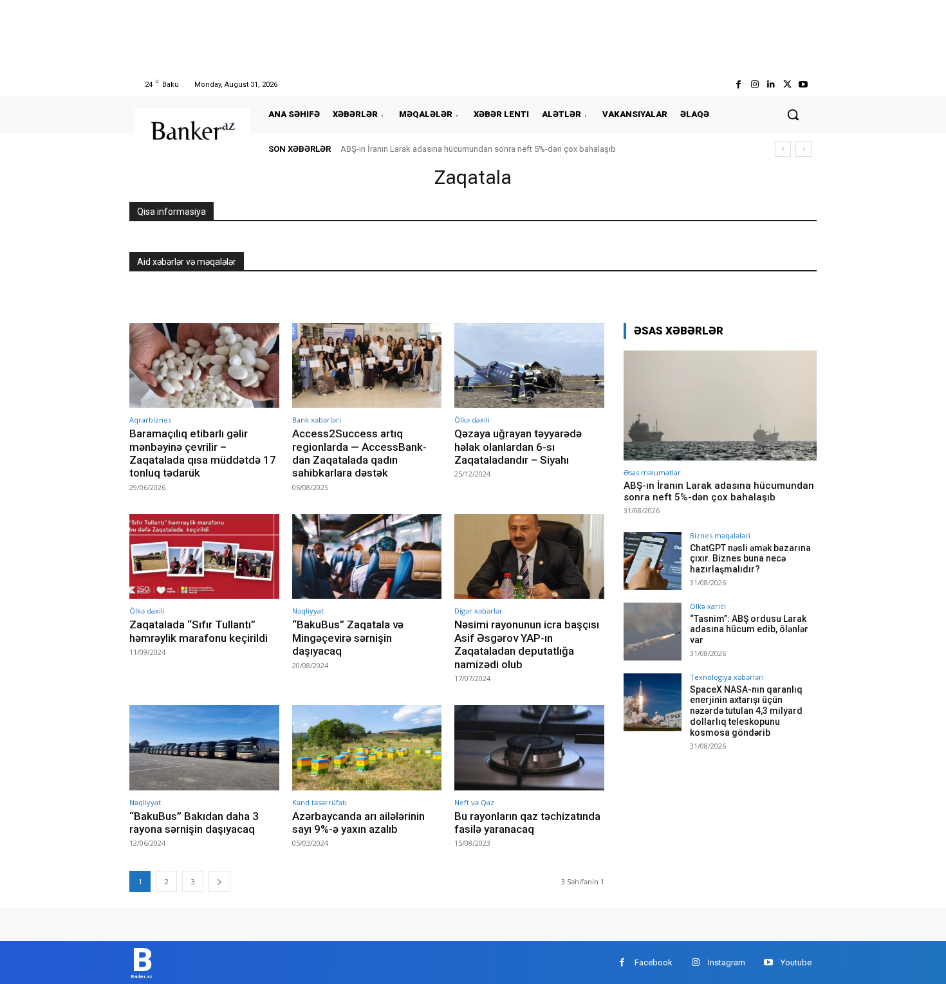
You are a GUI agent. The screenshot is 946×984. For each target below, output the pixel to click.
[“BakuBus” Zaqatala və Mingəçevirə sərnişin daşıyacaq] (367, 556)
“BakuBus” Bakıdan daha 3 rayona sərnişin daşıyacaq (194, 822)
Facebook (653, 962)
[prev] (783, 149)
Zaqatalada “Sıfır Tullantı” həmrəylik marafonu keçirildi (198, 631)
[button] (793, 114)
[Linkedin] (771, 85)
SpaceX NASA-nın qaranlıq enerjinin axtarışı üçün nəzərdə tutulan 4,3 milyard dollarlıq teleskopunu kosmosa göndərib (746, 711)
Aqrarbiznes (150, 419)
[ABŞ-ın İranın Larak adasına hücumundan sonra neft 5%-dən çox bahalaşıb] (720, 405)
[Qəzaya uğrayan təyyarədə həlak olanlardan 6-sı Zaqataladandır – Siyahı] (529, 365)
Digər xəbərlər (478, 610)
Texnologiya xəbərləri (727, 676)
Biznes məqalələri (720, 535)
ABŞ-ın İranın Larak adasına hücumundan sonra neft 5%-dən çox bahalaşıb (478, 149)
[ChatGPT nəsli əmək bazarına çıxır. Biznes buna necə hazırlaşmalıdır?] (653, 561)
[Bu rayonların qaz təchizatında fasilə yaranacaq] (529, 747)
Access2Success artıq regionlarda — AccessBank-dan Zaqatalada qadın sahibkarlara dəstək (359, 453)
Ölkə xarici (708, 606)
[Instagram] (755, 85)
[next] (803, 149)
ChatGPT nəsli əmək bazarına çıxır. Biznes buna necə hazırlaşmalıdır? (750, 559)
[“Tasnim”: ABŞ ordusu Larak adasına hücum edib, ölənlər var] (653, 632)
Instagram (726, 962)
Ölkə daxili (472, 419)
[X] (787, 85)
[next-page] (219, 881)
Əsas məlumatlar (652, 472)
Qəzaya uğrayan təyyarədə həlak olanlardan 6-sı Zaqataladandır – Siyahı (518, 446)
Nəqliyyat (308, 610)
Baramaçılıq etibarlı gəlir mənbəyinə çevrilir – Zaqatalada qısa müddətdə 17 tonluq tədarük (202, 453)
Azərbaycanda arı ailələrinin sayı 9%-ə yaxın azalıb (358, 822)
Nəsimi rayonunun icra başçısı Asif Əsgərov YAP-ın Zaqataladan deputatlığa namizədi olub (526, 644)
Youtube (796, 962)
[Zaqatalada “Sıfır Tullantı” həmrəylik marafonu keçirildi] (204, 556)
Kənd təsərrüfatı (319, 802)
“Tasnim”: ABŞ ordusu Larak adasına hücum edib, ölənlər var (749, 630)
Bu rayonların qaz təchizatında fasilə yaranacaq (527, 822)
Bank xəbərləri (316, 419)
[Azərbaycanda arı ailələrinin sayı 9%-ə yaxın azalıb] (367, 747)
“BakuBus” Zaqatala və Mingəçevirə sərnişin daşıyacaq (347, 637)
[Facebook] (738, 85)
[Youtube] (803, 85)
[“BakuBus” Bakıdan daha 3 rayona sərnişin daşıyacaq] (204, 747)
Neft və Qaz (474, 802)
